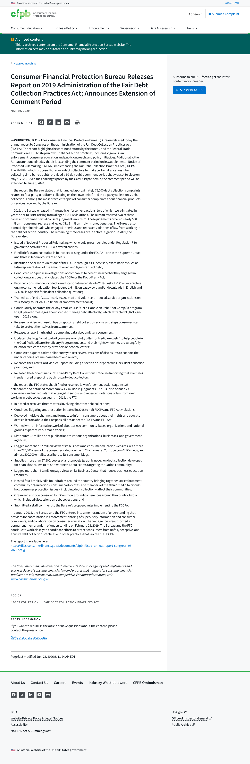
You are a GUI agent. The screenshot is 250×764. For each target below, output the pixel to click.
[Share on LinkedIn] (58, 122)
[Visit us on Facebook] (14, 694)
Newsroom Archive (25, 63)
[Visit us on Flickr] (48, 694)
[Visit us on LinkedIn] (31, 694)
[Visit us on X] (22, 694)
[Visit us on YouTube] (39, 694)
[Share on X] (50, 122)
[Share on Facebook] (41, 122)
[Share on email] (67, 122)
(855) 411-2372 (232, 3)
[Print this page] (77, 122)
